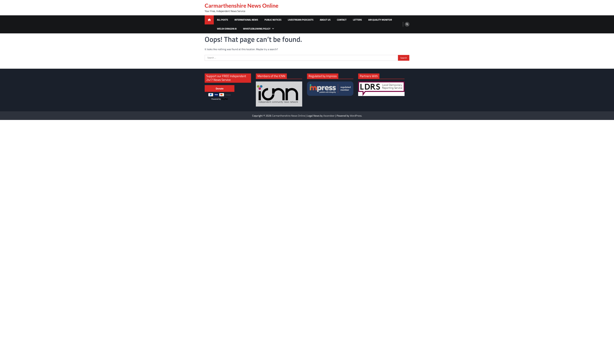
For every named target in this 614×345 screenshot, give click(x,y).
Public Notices (272, 20)
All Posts (222, 20)
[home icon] (209, 19)
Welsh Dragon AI (227, 29)
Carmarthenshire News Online (241, 5)
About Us (325, 20)
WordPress (356, 116)
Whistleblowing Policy (256, 29)
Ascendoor (329, 116)
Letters (357, 20)
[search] (407, 24)
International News (246, 20)
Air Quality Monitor (380, 20)
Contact (341, 20)
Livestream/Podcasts (300, 20)
